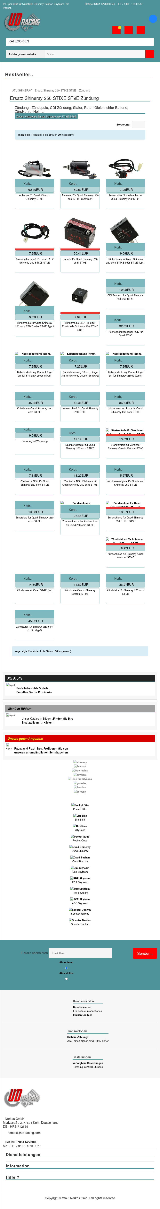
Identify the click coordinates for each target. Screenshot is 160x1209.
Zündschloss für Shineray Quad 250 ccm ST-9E (125, 555)
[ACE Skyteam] (80, 899)
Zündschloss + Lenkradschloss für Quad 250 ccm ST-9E (80, 523)
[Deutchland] (148, 4)
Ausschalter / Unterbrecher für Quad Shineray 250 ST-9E (125, 197)
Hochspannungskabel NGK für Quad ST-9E (125, 333)
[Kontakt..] (141, 30)
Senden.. (145, 953)
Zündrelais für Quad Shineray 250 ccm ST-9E (34, 519)
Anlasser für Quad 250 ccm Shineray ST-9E (34, 197)
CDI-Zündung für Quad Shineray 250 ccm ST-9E (126, 297)
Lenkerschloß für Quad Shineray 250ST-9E (80, 410)
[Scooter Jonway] (80, 909)
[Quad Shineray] (80, 846)
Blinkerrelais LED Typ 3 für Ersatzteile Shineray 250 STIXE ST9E (80, 326)
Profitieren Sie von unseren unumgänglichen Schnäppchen (41, 750)
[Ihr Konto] (128, 30)
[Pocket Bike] (80, 805)
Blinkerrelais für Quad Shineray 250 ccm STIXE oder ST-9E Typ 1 (125, 260)
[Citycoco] (80, 826)
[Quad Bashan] (80, 857)
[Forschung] (149, 54)
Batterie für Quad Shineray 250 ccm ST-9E (80, 260)
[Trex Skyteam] (80, 888)
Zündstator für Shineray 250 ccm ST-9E (125, 592)
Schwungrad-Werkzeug (35, 441)
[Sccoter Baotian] (80, 920)
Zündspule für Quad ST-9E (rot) (34, 590)
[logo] (22, 21)
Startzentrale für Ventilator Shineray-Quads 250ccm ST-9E (125, 446)
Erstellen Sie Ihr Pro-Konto (34, 692)
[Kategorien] (153, 19)
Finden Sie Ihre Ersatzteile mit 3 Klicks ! (47, 720)
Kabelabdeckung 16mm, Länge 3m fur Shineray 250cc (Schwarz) (80, 373)
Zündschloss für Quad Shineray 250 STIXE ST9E (125, 519)
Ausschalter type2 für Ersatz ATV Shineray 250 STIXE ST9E (35, 260)
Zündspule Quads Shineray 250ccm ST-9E (80, 592)
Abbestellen (66, 973)
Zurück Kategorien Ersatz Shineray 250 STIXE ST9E (46, 116)
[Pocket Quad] (80, 836)
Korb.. (27, 183)
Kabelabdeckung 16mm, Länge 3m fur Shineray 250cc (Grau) (34, 373)
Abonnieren (66, 962)
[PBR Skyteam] (80, 878)
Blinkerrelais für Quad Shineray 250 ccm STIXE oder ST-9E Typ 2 (34, 324)
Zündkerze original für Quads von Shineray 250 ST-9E (125, 482)
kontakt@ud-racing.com (24, 1132)
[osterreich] (154, 4)
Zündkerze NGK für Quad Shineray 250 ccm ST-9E (34, 482)
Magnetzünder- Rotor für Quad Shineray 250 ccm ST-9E (125, 410)
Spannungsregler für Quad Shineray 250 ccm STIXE (80, 446)
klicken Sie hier (82, 1015)
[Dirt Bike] (80, 815)
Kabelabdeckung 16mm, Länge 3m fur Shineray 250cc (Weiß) (125, 373)
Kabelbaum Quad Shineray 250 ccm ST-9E (34, 410)
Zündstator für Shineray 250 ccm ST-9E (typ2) (34, 628)
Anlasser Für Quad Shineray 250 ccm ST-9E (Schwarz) (80, 197)
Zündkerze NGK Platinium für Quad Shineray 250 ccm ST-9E (80, 482)
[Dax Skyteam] (80, 867)
